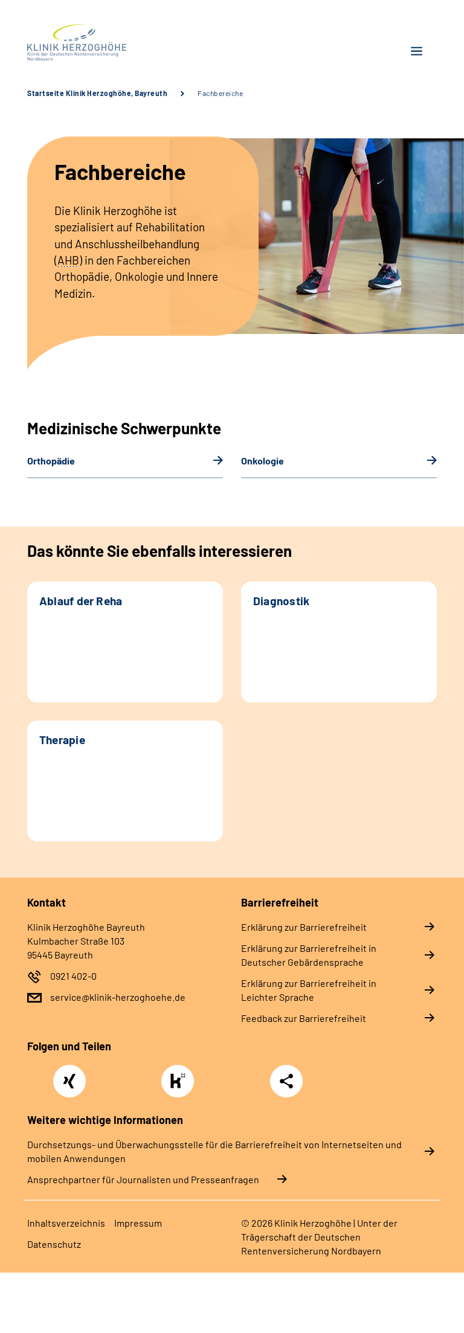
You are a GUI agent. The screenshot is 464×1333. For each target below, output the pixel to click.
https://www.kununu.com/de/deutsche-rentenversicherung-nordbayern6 (180, 1084)
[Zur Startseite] (125, 43)
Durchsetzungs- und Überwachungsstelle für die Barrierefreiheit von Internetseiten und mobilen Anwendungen (214, 1151)
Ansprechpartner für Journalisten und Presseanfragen (143, 1179)
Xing (69, 1074)
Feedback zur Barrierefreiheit (303, 1018)
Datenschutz (54, 1244)
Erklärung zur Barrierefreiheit (304, 927)
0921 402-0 (73, 975)
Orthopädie (51, 460)
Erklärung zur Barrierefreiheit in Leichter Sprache (308, 990)
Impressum (138, 1223)
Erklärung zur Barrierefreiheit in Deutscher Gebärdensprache (308, 955)
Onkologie (262, 460)
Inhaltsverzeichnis (66, 1223)
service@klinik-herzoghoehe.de (117, 997)
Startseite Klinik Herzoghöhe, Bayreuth (97, 93)
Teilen (286, 1081)
